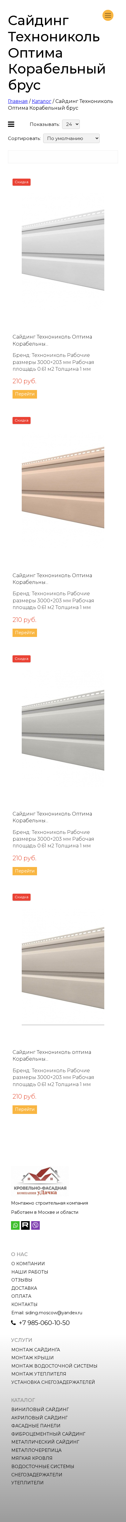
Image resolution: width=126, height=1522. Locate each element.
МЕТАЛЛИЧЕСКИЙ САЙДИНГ (45, 1442)
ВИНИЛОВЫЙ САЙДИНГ (40, 1409)
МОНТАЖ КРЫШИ (32, 1358)
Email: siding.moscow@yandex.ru (46, 1313)
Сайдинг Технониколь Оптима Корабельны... (52, 340)
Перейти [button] (25, 394)
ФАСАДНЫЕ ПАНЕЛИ (36, 1426)
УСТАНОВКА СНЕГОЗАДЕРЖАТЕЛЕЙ (53, 1382)
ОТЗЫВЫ (21, 1280)
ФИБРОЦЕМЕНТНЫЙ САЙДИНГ (48, 1434)
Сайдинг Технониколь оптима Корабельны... (52, 1055)
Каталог (41, 101)
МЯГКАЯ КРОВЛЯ (32, 1458)
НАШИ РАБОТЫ (29, 1272)
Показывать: (45, 124)
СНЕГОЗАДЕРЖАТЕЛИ (36, 1475)
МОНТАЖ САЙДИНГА (35, 1350)
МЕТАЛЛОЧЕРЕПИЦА (36, 1450)
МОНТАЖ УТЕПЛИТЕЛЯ (38, 1374)
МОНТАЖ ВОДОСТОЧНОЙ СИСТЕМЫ (54, 1366)
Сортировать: (24, 138)
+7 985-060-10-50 (43, 1323)
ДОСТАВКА (24, 1288)
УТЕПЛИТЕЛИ (27, 1483)
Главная (18, 101)
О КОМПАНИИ (28, 1263)
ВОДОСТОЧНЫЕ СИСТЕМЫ (42, 1466)
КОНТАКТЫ (24, 1304)
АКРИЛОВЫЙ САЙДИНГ (39, 1418)
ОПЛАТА (21, 1296)
